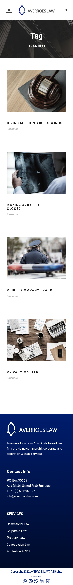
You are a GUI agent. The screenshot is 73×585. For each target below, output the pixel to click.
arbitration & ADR (18, 551)
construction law (18, 544)
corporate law (17, 531)
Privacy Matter (23, 372)
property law (16, 537)
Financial (12, 129)
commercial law (18, 524)
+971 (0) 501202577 (21, 491)
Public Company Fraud (30, 290)
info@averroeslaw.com (22, 496)
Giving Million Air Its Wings (34, 123)
